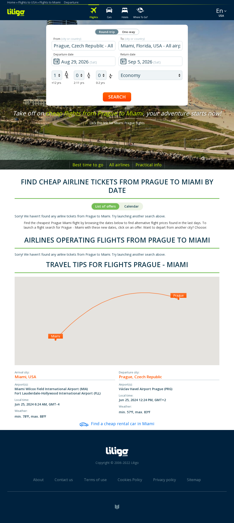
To (132, 39)
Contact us (64, 479)
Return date (128, 54)
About (38, 479)
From (67, 39)
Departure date (63, 54)
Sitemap (194, 479)
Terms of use (95, 479)
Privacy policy (164, 479)
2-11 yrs (79, 83)
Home (11, 2)
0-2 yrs (100, 83)
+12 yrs (56, 83)
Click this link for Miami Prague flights (117, 123)
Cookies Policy (130, 479)
